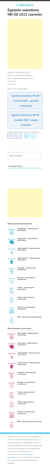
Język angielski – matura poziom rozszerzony (28, 354)
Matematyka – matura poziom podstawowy (27, 229)
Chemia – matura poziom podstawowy (26, 288)
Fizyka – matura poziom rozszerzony (25, 403)
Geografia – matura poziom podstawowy (26, 269)
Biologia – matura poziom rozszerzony (26, 383)
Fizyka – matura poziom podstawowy (25, 298)
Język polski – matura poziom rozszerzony (27, 344)
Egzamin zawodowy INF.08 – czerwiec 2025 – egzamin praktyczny (26, 100)
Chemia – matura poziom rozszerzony (26, 393)
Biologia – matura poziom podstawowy (26, 279)
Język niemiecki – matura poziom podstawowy (28, 259)
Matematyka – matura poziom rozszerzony (27, 334)
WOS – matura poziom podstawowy (29, 317)
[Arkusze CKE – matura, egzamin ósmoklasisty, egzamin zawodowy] (25, 4)
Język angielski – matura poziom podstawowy (28, 249)
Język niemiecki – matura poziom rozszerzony (28, 363)
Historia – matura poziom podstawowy (26, 308)
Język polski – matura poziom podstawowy (27, 239)
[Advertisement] (25, 44)
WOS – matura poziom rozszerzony (29, 422)
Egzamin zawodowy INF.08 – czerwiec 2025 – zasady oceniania (26, 120)
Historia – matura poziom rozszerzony (26, 413)
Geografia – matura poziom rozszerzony (26, 373)
